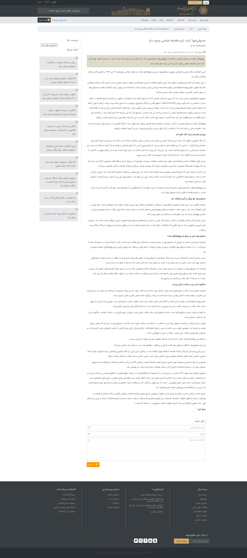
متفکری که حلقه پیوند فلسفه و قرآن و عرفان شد (60, 215)
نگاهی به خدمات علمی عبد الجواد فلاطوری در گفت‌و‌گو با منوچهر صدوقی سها (60, 130)
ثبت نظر (91, 464)
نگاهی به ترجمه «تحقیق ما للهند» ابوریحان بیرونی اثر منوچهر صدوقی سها (59, 112)
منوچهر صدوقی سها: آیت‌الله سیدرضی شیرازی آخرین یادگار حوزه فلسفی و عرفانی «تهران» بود (60, 181)
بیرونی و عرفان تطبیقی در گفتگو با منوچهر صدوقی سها (61, 64)
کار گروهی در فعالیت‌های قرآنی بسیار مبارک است (60, 199)
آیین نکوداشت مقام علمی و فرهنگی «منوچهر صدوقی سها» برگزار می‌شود (61, 147)
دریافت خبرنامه (181, 541)
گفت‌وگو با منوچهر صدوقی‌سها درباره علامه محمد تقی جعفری (60, 163)
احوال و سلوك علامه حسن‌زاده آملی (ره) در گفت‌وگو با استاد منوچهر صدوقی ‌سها (59, 96)
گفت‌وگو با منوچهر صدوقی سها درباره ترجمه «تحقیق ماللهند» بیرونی (60, 80)
